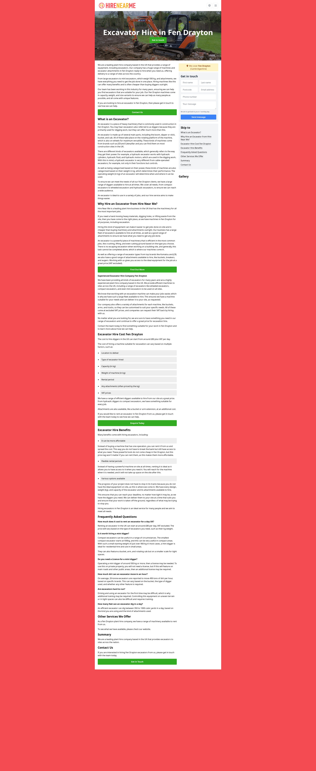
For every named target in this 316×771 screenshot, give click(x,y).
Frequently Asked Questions (194, 152)
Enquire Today (137, 423)
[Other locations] (209, 5)
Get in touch (158, 40)
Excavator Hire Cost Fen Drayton (196, 143)
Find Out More (137, 269)
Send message (199, 117)
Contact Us (137, 112)
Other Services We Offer (192, 156)
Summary (185, 160)
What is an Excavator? (191, 132)
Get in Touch (137, 661)
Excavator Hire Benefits (191, 148)
